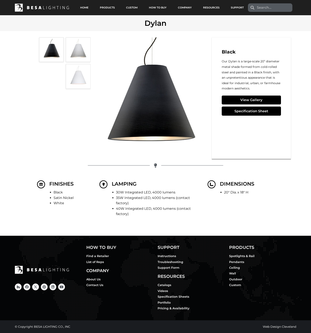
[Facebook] (26, 287)
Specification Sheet (251, 111)
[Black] (51, 49)
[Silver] (78, 49)
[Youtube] (61, 287)
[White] (78, 76)
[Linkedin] (53, 287)
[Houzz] (18, 287)
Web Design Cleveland (279, 327)
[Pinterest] (44, 287)
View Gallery (251, 100)
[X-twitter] (35, 287)
